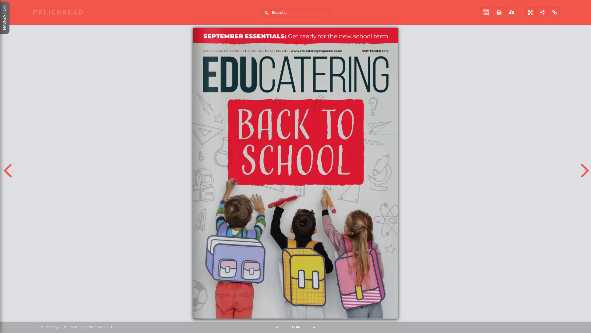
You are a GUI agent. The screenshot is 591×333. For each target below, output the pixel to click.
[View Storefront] (486, 12)
